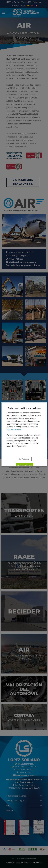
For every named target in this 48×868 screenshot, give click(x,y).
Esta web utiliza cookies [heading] (24, 408)
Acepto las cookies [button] (24, 465)
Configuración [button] (24, 459)
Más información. (14, 429)
